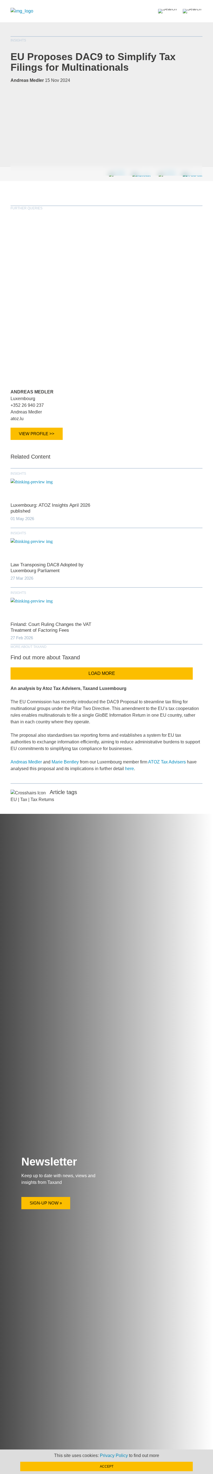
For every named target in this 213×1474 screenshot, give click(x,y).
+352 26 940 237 (27, 405)
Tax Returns (42, 799)
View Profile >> (36, 433)
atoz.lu (17, 418)
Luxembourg (23, 398)
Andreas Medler (32, 392)
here (129, 768)
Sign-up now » (46, 1203)
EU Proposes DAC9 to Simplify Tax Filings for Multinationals (93, 62)
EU (14, 799)
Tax (23, 799)
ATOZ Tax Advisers (167, 762)
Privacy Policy (114, 1455)
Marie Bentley (65, 762)
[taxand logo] (22, 11)
